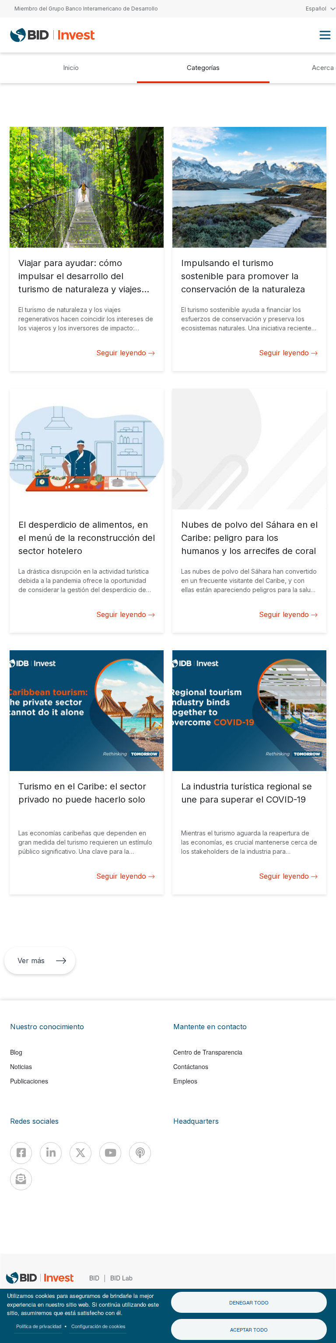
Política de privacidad (38, 1325)
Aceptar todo (249, 1329)
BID (94, 1277)
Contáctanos (190, 1066)
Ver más (31, 960)
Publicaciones (29, 1081)
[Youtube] (110, 1153)
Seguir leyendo (121, 352)
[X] (80, 1153)
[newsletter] (21, 1179)
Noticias (21, 1066)
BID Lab (121, 1277)
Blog (16, 1052)
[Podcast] (140, 1153)
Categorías (203, 67)
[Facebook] (21, 1153)
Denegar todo (249, 1302)
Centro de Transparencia (207, 1052)
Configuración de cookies (98, 1325)
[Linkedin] (51, 1153)
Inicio (71, 67)
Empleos (185, 1081)
